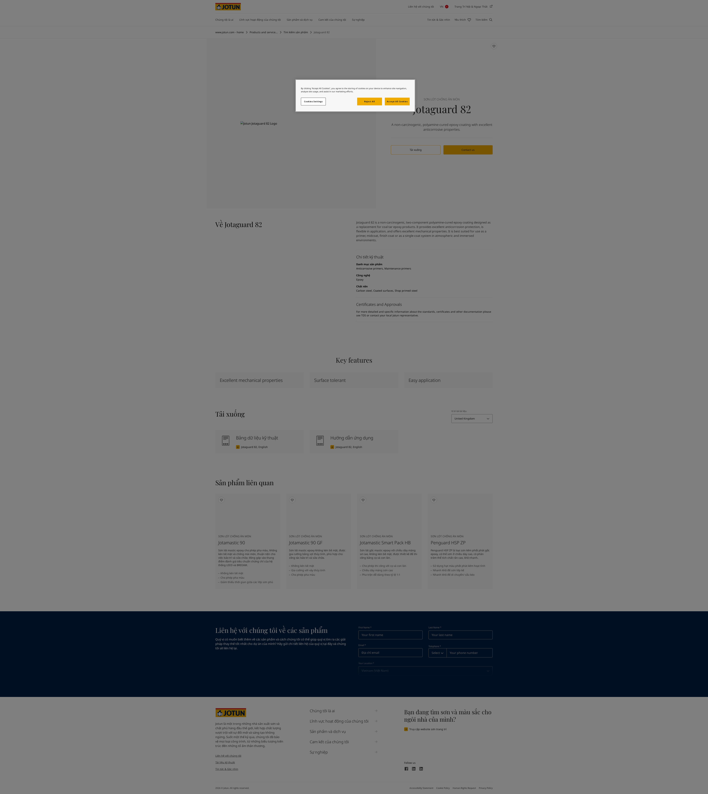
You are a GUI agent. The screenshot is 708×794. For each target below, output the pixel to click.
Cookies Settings (313, 101)
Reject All (369, 101)
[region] (355, 95)
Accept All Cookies (397, 101)
